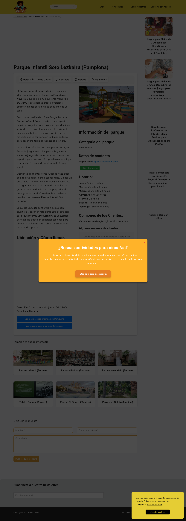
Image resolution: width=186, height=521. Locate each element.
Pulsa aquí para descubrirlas (93, 273)
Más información (154, 504)
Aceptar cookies (157, 512)
